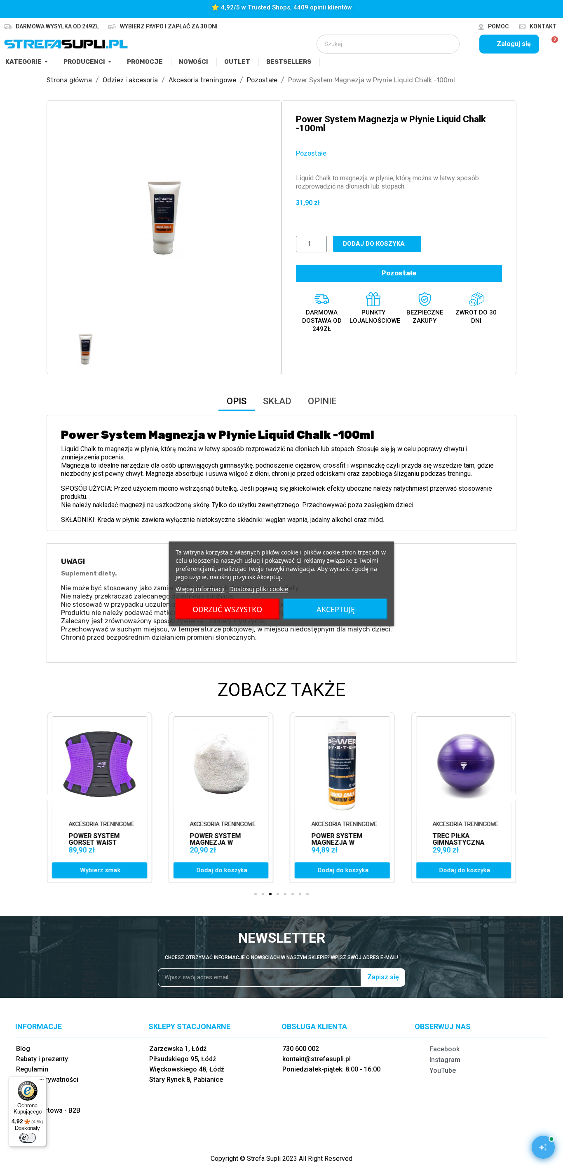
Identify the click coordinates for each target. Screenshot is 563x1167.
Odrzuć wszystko (227, 609)
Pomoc (498, 26)
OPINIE (322, 401)
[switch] (27, 1138)
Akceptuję (336, 609)
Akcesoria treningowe (101, 824)
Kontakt (543, 26)
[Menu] (42, 1081)
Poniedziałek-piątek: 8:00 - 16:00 (331, 1069)
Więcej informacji (200, 588)
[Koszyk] (551, 44)
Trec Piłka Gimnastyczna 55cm (459, 842)
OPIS (236, 401)
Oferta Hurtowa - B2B (48, 1110)
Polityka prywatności (47, 1079)
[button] (68, 218)
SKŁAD (277, 401)
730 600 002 (300, 1049)
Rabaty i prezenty (42, 1059)
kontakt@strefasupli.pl (316, 1059)
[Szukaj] (447, 44)
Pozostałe (311, 153)
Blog (23, 1049)
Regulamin (32, 1069)
